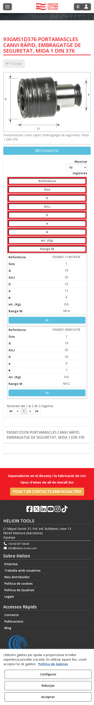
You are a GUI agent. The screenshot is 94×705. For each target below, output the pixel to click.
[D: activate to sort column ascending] (47, 215)
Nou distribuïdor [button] (17, 577)
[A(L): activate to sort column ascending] (47, 206)
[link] (11, 411)
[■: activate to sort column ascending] (47, 232)
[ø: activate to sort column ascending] (47, 223)
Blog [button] (7, 628)
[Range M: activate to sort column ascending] (47, 249)
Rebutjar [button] (48, 685)
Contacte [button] (49, 449)
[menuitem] (47, 564)
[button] (78, 6)
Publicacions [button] (13, 621)
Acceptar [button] (48, 697)
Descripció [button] (48, 422)
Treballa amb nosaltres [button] (22, 570)
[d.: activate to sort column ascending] (47, 198)
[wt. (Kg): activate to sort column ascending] (47, 240)
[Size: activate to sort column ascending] (47, 189)
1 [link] (24, 411)
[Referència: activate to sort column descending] (47, 181)
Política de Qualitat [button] (19, 590)
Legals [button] (9, 596)
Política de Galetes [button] (53, 664)
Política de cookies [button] (18, 583)
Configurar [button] (48, 674)
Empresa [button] (11, 564)
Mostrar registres (80, 167)
